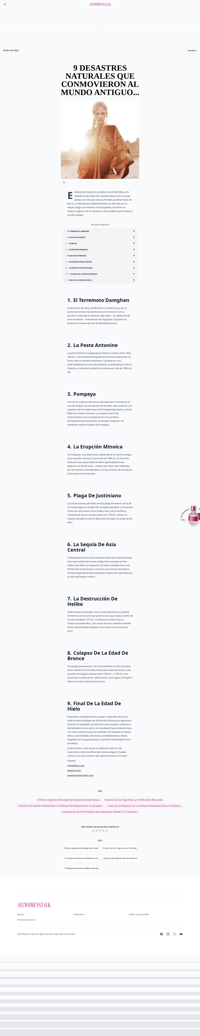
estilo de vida (11, 50)
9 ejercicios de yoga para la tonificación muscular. (133, 799)
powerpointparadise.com (80, 775)
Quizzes (20, 914)
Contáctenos (78, 914)
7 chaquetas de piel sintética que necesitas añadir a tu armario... (100, 811)
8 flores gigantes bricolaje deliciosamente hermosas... (69, 799)
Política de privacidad (139, 914)
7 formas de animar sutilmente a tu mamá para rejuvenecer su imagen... (61, 805)
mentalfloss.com (75, 765)
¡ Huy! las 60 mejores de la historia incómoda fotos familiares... (144, 805)
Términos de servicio (26, 919)
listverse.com (74, 770)
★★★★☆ (192, 50)
